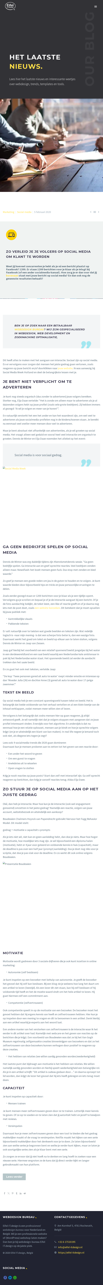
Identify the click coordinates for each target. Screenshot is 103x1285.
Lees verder (14, 1176)
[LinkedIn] (21, 1193)
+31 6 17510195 (66, 1241)
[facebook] (5, 1277)
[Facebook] (4, 1193)
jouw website (65, 368)
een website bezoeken (47, 607)
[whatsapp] (15, 1277)
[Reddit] (25, 1193)
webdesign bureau (29, 329)
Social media (24, 212)
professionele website (34, 1233)
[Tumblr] (17, 1193)
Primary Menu (95, 7)
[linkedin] (10, 1277)
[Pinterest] (13, 1193)
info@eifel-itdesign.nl (70, 1247)
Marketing (8, 212)
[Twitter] (9, 1193)
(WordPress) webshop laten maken (25, 1237)
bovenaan (12, 275)
